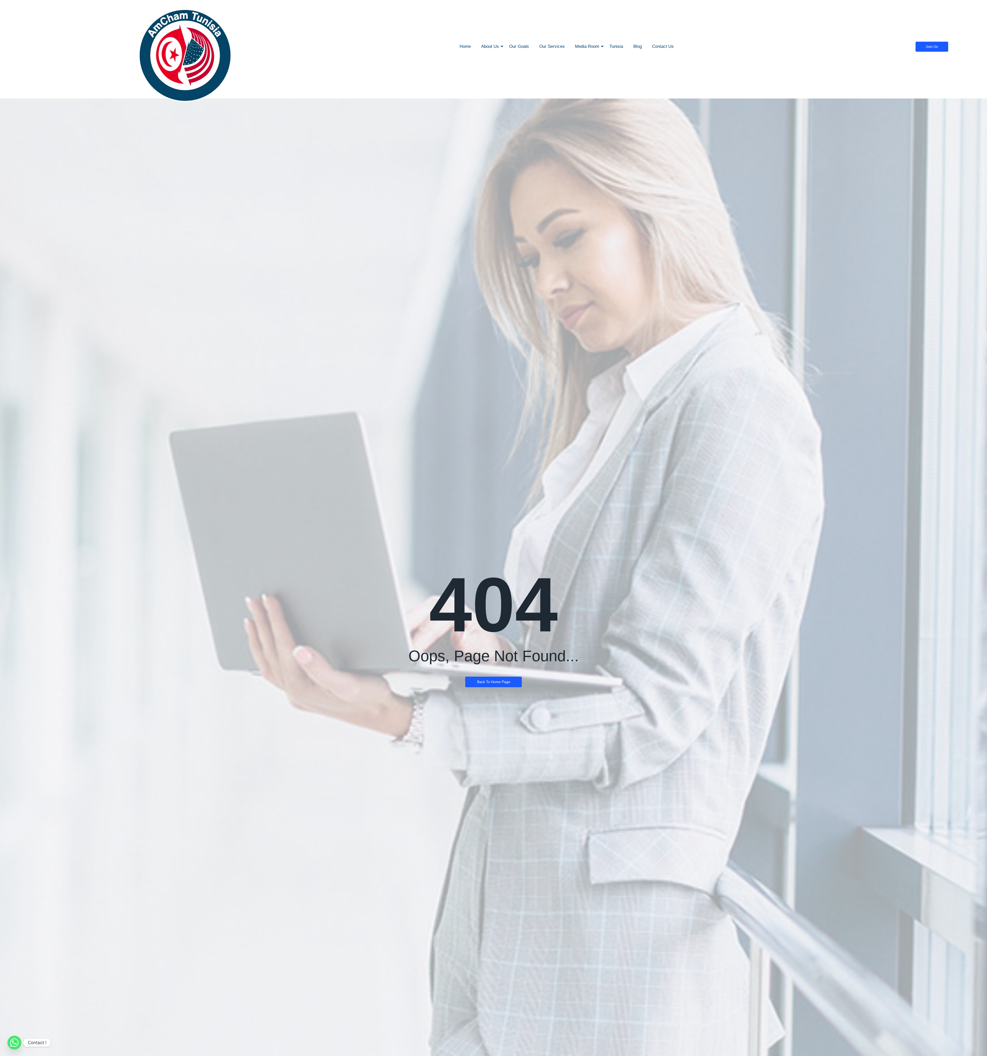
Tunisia (616, 46)
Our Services (552, 46)
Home (465, 46)
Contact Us (663, 46)
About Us (490, 46)
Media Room (587, 46)
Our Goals (519, 46)
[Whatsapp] (14, 1043)
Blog (637, 46)
